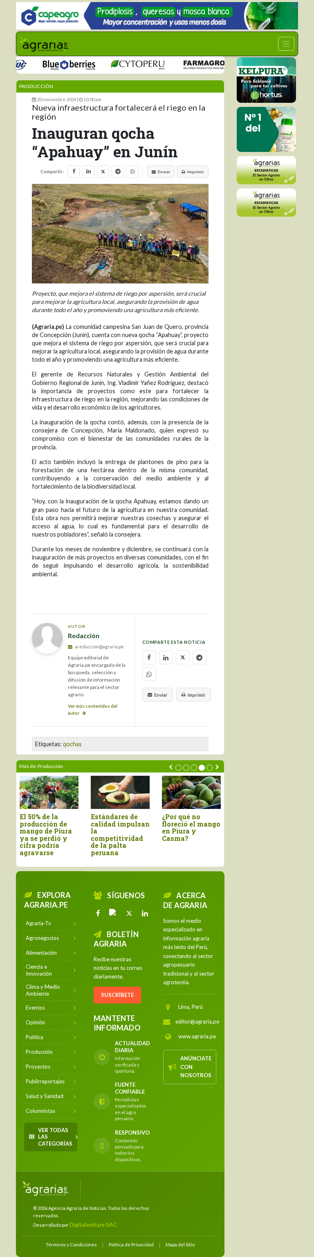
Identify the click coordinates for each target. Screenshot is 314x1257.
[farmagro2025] (200, 64)
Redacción (83, 635)
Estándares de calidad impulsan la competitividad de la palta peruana (120, 834)
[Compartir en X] (103, 171)
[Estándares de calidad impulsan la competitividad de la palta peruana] (120, 792)
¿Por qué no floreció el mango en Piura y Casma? (191, 827)
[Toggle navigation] (286, 44)
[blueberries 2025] (54, 64)
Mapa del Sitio (180, 1244)
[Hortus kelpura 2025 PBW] (266, 80)
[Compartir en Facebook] (73, 171)
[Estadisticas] (266, 170)
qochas (72, 744)
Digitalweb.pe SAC (93, 1224)
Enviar (164, 171)
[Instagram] (113, 913)
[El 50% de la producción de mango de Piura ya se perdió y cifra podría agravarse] (49, 792)
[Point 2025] (266, 129)
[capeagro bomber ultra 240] (157, 15)
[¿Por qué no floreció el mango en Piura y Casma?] (191, 792)
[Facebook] (98, 913)
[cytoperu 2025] (122, 64)
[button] (178, 767)
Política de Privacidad (131, 1244)
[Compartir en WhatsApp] (132, 171)
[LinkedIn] (144, 913)
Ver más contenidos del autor (92, 709)
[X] (129, 913)
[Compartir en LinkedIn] (88, 171)
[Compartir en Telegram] (118, 171)
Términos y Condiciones (71, 1244)
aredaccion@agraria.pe (99, 646)
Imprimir (195, 171)
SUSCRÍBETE (117, 995)
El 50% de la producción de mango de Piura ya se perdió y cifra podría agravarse (46, 834)
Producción (36, 86)
